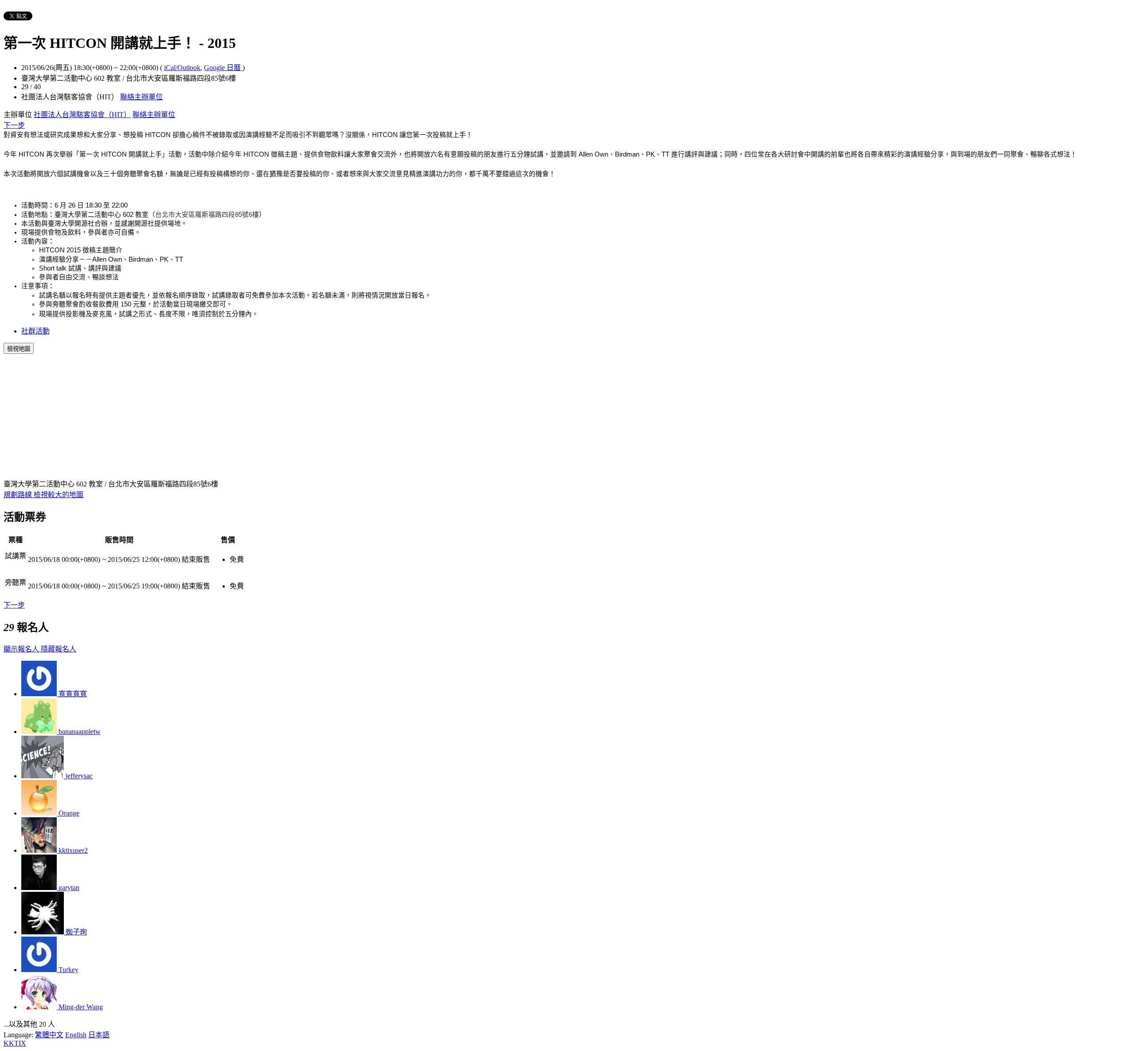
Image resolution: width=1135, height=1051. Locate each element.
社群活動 (35, 331)
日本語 (99, 1035)
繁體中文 (49, 1035)
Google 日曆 (223, 67)
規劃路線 (19, 494)
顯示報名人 (22, 649)
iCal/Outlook (182, 67)
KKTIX (15, 1043)
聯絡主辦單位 (141, 97)
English (75, 1035)
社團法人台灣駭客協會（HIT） (82, 114)
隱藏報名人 (58, 649)
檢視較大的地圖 (58, 494)
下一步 (14, 125)
